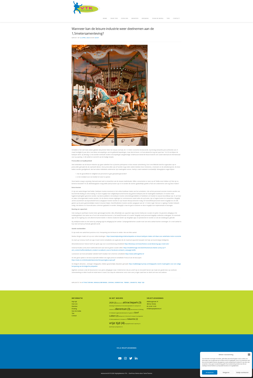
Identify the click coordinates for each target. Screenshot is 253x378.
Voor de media (157, 18)
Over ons (124, 18)
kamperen (122, 316)
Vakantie (133, 282)
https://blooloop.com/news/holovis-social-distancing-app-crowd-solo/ (147, 244)
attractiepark (87, 282)
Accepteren (210, 372)
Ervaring (145, 18)
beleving (112, 306)
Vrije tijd (114, 18)
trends (126, 282)
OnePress (132, 373)
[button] (249, 355)
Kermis (128, 316)
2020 (112, 302)
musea (134, 316)
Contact (176, 18)
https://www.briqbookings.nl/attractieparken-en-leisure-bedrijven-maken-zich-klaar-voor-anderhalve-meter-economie (144, 236)
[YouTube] (120, 358)
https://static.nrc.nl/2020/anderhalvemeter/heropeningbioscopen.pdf (93, 260)
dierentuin (119, 282)
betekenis (118, 306)
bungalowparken (100, 282)
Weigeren (226, 372)
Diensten (134, 18)
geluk (132, 313)
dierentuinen (135, 309)
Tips (168, 18)
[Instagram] (125, 358)
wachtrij (137, 323)
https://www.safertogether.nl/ (134, 254)
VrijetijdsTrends (129, 323)
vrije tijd (141, 282)
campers (138, 306)
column (112, 309)
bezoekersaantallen (128, 306)
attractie (120, 303)
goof (97, 38)
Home (105, 18)
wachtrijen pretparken (116, 327)
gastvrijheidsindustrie (123, 313)
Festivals (113, 313)
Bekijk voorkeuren (242, 372)
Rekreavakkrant (115, 319)
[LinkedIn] (136, 358)
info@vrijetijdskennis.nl (154, 309)
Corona (111, 282)
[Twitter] (130, 358)
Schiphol (124, 319)
